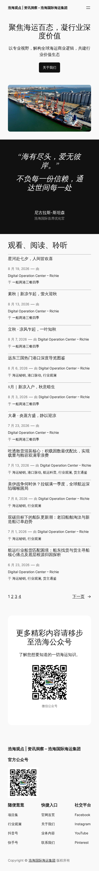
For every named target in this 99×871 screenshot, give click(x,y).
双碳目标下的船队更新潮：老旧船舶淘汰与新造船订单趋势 (49, 519)
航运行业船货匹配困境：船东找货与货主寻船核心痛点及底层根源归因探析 (49, 552)
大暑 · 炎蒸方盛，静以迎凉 (32, 416)
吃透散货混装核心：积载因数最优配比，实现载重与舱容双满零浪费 (49, 453)
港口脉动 (34, 375)
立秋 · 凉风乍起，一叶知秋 (32, 329)
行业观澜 (49, 375)
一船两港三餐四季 (25, 282)
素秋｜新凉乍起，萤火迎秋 (32, 294)
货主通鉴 (80, 472)
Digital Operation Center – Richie (33, 276)
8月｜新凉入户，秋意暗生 (31, 387)
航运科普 (49, 472)
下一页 (81, 596)
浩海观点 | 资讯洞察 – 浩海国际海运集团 (38, 8)
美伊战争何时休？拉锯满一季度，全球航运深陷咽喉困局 (49, 486)
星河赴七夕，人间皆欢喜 (30, 259)
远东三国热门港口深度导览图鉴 (36, 358)
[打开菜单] (88, 8)
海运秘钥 (19, 375)
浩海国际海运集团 (42, 860)
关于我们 (49, 67)
